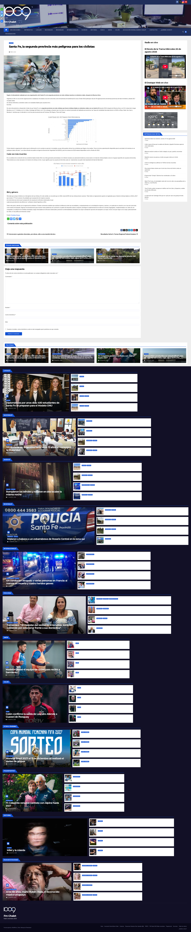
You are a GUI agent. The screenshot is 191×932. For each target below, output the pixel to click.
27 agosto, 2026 (12, 360)
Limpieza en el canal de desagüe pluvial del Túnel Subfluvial (117, 257)
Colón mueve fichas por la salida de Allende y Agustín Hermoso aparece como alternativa (103, 690)
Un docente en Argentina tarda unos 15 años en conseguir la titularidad (38, 448)
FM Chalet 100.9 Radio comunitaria (157, 926)
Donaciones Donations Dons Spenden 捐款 (134, 926)
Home (102, 926)
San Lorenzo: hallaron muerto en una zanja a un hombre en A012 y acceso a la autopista (131, 522)
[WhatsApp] (1, 9)
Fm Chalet (10, 21)
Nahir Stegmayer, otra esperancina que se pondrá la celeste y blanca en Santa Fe (97, 788)
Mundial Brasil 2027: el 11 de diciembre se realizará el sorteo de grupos (35, 760)
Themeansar (28, 927)
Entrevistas (28, 30)
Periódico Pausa (15, 215)
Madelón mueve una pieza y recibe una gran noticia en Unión (161, 157)
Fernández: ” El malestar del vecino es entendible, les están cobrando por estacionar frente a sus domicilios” (40, 626)
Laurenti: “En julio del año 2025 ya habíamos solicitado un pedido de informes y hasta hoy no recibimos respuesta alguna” (132, 630)
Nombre (7, 307)
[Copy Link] (1, 18)
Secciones (175, 926)
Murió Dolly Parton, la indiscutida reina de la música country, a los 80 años (103, 877)
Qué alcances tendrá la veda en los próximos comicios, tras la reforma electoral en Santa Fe (72, 357)
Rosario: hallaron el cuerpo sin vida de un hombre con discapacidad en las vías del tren (130, 531)
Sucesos (84, 30)
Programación (10, 33)
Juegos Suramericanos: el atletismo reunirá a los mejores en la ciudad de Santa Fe (97, 798)
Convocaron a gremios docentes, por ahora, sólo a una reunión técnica (31, 234)
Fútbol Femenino (85, 732)
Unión (110, 30)
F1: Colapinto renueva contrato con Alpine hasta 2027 (116, 357)
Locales (39, 30)
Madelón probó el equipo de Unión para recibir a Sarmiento (33, 671)
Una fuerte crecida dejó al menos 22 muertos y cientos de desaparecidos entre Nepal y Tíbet (113, 556)
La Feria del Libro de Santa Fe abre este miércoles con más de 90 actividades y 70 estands (109, 887)
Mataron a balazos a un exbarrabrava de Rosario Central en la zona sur (102, 497)
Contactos (154, 30)
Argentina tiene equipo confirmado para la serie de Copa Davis (91, 779)
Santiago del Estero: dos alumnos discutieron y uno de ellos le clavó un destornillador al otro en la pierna (117, 452)
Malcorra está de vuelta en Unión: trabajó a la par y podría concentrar (163, 151)
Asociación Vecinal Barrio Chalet (134, 30)
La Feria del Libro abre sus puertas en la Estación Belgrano (99, 897)
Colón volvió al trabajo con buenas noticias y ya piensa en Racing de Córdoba (100, 709)
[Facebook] (1, 12)
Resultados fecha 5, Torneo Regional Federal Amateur (118, 234)
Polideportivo (9, 800)
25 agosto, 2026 (11, 764)
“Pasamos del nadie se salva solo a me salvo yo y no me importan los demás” (119, 601)
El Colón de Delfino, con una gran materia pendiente (92, 719)
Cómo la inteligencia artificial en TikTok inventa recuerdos (160, 162)
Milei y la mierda (16, 850)
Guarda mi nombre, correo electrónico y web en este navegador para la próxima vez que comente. (33, 329)
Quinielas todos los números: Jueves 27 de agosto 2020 (160, 138)
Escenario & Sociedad (11, 889)
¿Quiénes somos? (166, 30)
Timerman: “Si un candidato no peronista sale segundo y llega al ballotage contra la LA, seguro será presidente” (129, 611)
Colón (117, 30)
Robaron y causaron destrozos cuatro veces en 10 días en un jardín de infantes (103, 408)
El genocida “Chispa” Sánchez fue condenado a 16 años (160, 175)
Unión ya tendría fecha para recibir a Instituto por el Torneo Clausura (96, 675)
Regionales (60, 30)
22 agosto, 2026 (12, 630)
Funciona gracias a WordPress (10, 927)
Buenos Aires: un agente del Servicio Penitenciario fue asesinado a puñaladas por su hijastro (113, 443)
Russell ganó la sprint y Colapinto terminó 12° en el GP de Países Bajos (93, 808)
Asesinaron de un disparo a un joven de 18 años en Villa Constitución (125, 512)
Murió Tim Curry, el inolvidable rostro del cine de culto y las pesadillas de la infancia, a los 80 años (111, 868)
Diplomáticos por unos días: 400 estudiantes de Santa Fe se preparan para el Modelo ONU (26, 257)
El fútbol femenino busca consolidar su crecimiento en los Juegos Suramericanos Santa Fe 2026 (109, 764)
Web (6, 322)
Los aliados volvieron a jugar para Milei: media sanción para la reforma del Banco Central (112, 433)
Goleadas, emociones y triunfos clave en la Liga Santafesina (98, 734)
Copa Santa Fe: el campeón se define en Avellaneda (96, 754)
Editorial (94, 30)
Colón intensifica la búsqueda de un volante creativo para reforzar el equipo (99, 700)
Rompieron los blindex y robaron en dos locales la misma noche (98, 398)
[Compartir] (1, 21)
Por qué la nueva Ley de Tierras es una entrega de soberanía (116, 843)
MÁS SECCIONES (15, 30)
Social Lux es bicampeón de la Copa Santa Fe (94, 744)
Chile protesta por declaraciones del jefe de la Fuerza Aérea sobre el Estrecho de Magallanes (113, 586)
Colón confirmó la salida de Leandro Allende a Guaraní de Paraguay (31, 715)
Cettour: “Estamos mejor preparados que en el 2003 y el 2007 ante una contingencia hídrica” (123, 620)
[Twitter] (1, 15)
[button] (183, 31)
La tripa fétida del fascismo (106, 823)
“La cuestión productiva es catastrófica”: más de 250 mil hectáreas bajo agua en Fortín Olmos (71, 258)
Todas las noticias (183, 926)
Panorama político (114, 598)
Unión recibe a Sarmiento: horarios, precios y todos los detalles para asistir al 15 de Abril (101, 665)
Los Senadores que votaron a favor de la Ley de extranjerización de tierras (120, 833)
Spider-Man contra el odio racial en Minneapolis (100, 576)
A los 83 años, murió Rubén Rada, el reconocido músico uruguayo (32, 893)
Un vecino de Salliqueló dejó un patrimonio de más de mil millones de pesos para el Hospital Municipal (116, 423)
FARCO (102, 30)
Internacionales (72, 30)
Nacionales (49, 30)
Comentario (8, 276)
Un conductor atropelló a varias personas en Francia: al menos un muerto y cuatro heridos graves (110, 487)
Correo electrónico (10, 314)
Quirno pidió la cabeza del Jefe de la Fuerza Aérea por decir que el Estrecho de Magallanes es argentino (117, 566)
